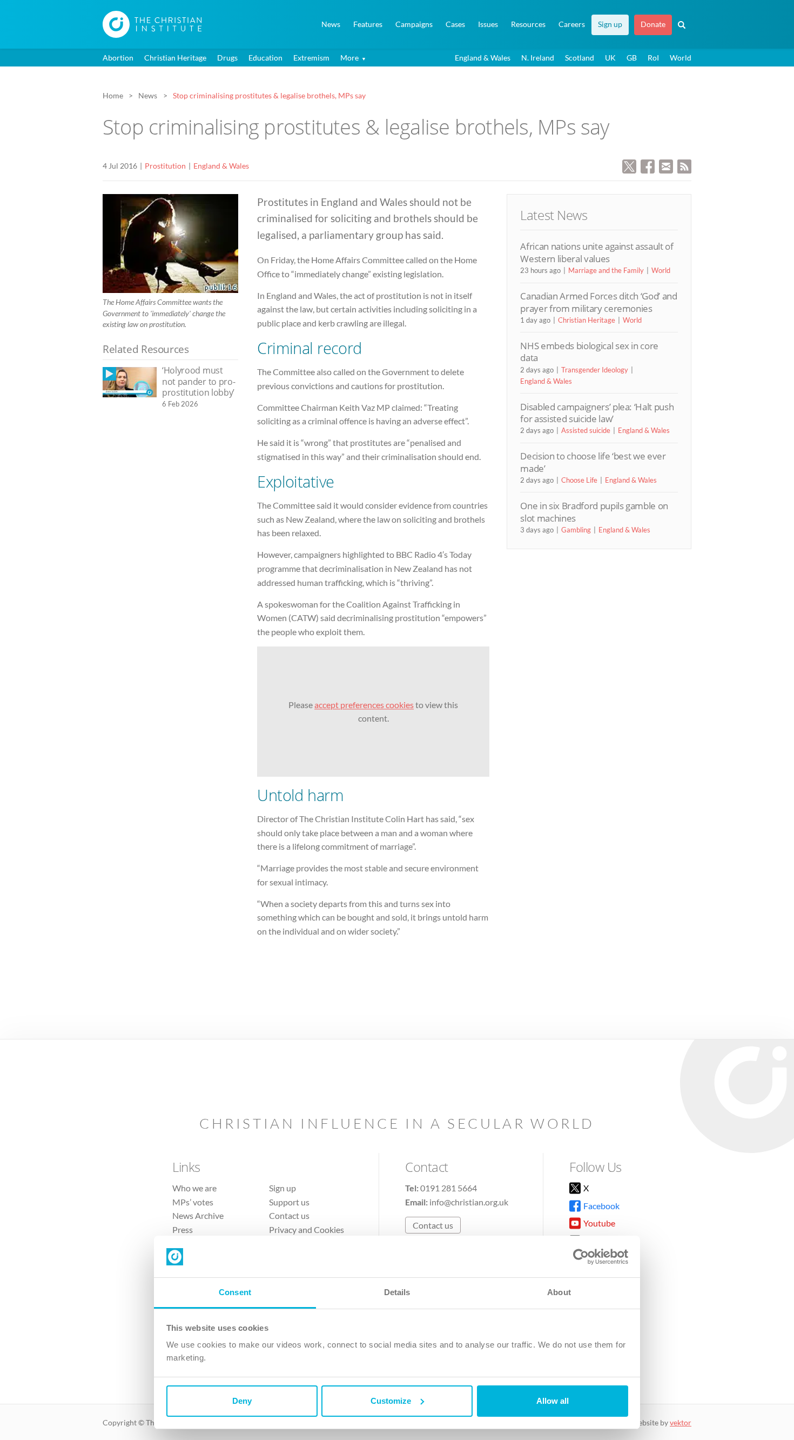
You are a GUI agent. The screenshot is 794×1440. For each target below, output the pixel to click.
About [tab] (559, 1292)
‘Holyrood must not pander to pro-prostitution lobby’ (198, 381)
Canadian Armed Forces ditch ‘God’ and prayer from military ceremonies (598, 302)
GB (632, 57)
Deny (242, 1400)
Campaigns (414, 24)
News (330, 24)
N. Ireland (537, 57)
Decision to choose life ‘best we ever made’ (592, 462)
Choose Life (579, 480)
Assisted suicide (585, 430)
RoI (653, 57)
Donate (653, 24)
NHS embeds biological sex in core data (589, 351)
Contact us (289, 1215)
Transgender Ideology (594, 369)
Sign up (610, 24)
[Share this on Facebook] (648, 165)
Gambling (576, 529)
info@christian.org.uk (468, 1202)
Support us (289, 1202)
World (680, 57)
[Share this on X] (629, 165)
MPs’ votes (192, 1202)
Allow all (552, 1400)
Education (265, 57)
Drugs (227, 57)
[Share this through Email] (666, 165)
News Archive (198, 1215)
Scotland (579, 57)
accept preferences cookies (364, 704)
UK (610, 57)
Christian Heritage (175, 57)
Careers (572, 24)
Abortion (118, 57)
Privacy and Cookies (306, 1229)
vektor (680, 1422)
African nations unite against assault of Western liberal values (596, 252)
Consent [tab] (235, 1292)
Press (182, 1229)
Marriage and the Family (606, 270)
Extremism (311, 57)
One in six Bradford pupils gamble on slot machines (594, 511)
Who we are (194, 1188)
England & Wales (482, 57)
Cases (455, 24)
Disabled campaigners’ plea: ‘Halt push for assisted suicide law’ (597, 413)
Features (367, 24)
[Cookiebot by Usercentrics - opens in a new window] (581, 1257)
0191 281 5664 (448, 1188)
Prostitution (165, 165)
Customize (391, 1400)
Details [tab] (397, 1292)
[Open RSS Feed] (684, 165)
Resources (528, 24)
